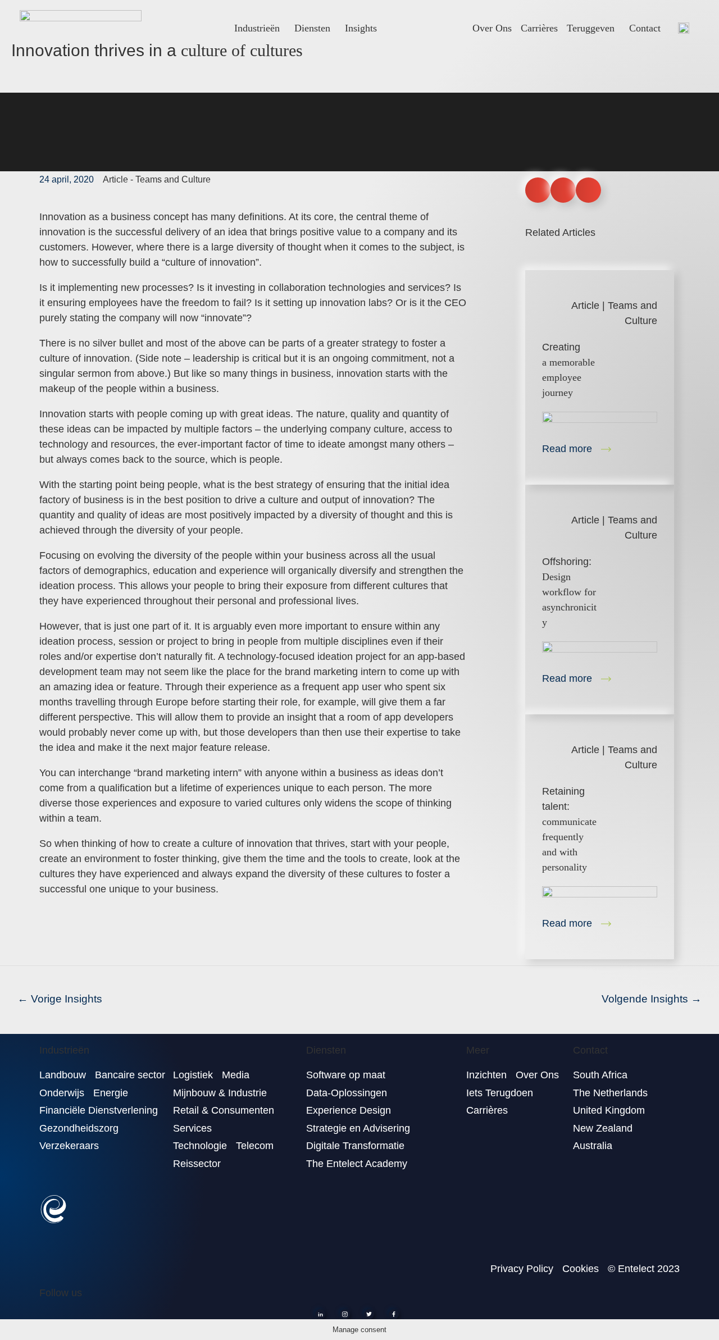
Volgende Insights (652, 999)
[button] (537, 190)
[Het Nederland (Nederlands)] (683, 28)
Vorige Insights (59, 999)
